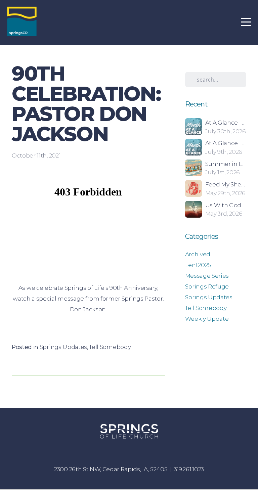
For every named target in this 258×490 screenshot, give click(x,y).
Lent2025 (198, 264)
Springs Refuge (207, 286)
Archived (197, 254)
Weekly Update (207, 318)
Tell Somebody (110, 346)
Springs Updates (63, 346)
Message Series (207, 275)
